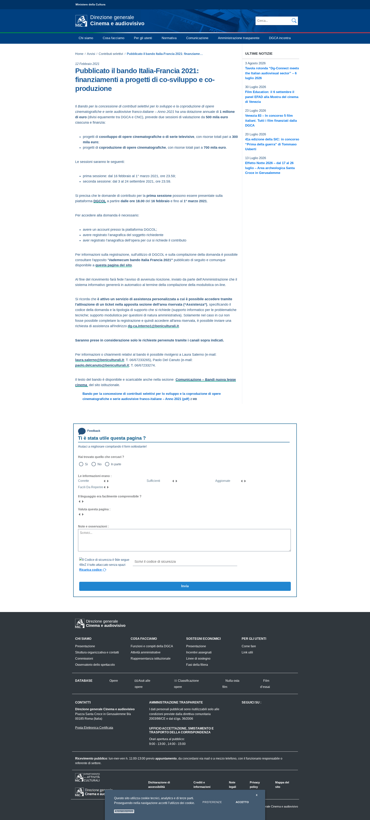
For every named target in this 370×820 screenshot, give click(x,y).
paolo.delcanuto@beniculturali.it (102, 365)
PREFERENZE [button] (212, 802)
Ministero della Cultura (90, 4)
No (100, 464)
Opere (113, 680)
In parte (116, 464)
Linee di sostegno (198, 658)
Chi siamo (86, 38)
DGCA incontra (280, 38)
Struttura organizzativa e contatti (97, 652)
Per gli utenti (143, 38)
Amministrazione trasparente (238, 38)
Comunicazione (197, 38)
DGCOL (99, 201)
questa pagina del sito (113, 265)
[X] (85, 96)
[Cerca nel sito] (294, 20)
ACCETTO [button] (242, 802)
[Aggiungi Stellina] (107, 480)
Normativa (169, 38)
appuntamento (166, 758)
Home (79, 53)
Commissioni (84, 658)
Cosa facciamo (113, 38)
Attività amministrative (146, 652)
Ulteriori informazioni (124, 811)
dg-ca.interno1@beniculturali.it (153, 326)
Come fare (249, 646)
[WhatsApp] (92, 96)
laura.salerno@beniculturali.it (99, 360)
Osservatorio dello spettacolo (95, 664)
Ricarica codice (91, 569)
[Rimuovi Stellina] (104, 480)
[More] (100, 96)
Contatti (83, 702)
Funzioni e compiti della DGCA (152, 646)
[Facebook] (77, 96)
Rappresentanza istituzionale (151, 658)
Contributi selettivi (111, 53)
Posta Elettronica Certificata (94, 727)
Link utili (247, 652)
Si (86, 464)
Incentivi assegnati (199, 652)
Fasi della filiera (197, 664)
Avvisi (91, 53)
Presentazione (85, 646)
